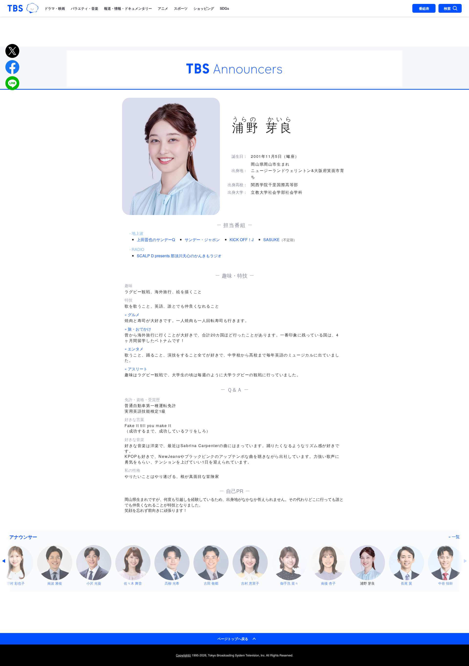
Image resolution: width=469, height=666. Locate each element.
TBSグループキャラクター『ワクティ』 (32, 8)
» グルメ (132, 314)
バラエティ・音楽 (84, 8)
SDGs (224, 8)
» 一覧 (454, 536)
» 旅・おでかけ (138, 329)
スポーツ (181, 8)
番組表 (424, 8)
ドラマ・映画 (54, 8)
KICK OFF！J (242, 239)
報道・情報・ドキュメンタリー (128, 8)
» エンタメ (134, 348)
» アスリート (136, 368)
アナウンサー (23, 536)
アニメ (163, 8)
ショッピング (203, 8)
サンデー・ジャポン (202, 239)
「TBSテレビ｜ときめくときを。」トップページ (15, 8)
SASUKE (271, 239)
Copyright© (183, 655)
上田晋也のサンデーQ (156, 239)
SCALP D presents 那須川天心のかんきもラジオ (179, 255)
